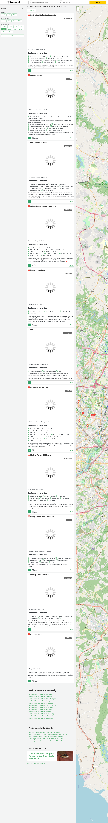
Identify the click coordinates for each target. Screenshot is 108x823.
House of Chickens (37, 270)
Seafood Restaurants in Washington (41, 718)
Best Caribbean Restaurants (60, 741)
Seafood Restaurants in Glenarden (40, 709)
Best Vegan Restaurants (37, 739)
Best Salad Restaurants (36, 732)
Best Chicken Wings (53, 732)
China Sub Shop (36, 634)
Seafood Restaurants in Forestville (40, 707)
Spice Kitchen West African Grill (43, 206)
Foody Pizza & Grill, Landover (42, 516)
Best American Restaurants (57, 734)
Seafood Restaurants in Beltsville (40, 694)
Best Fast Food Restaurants (53, 737)
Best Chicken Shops (35, 737)
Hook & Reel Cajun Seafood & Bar (43, 15)
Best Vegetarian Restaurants (38, 741)
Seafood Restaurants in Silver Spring (41, 714)
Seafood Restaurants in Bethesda (40, 697)
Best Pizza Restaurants (55, 739)
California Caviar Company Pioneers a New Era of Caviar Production (42, 756)
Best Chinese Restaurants (37, 734)
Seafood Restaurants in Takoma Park (41, 716)
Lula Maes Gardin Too (39, 387)
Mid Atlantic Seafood (38, 143)
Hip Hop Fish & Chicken (39, 575)
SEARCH (98, 2)
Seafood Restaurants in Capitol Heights (42, 699)
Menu (71, 70)
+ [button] (77, 8)
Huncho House (36, 75)
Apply (12, 36)
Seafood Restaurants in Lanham (39, 712)
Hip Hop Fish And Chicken (40, 455)
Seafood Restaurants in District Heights (42, 705)
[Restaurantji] (13, 2)
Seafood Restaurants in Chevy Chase (41, 701)
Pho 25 (32, 329)
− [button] (77, 10)
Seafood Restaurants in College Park (41, 703)
